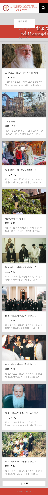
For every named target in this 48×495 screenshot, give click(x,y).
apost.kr (28, 491)
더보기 (23, 484)
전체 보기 (23, 21)
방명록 (21, 58)
